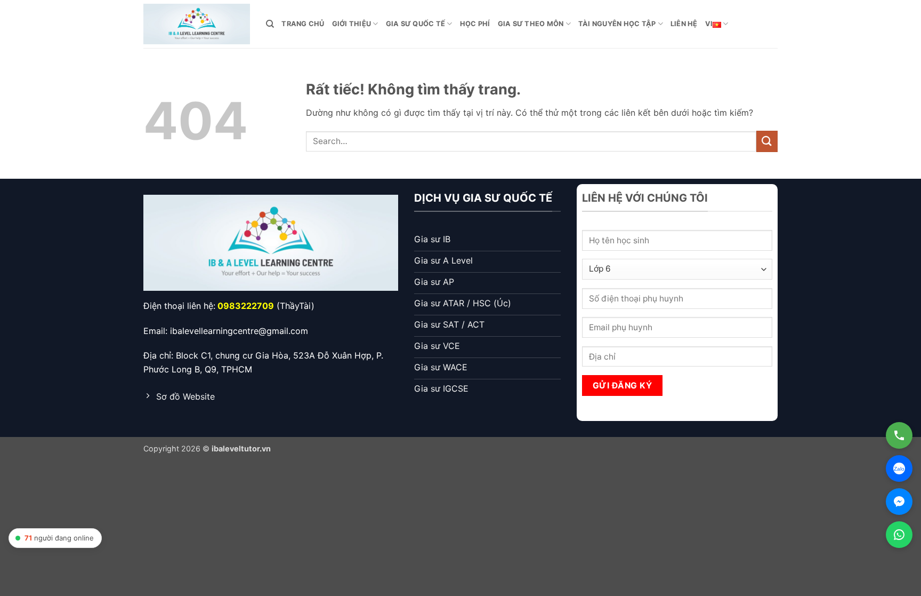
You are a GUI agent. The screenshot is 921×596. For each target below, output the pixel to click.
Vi (709, 24)
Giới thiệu (351, 24)
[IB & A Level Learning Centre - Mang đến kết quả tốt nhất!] (196, 24)
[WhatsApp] (899, 534)
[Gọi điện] (899, 435)
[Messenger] (899, 501)
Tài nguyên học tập (617, 24)
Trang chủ (302, 24)
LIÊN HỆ (684, 24)
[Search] (270, 24)
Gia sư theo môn (531, 24)
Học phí (475, 24)
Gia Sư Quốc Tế (416, 24)
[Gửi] (767, 141)
